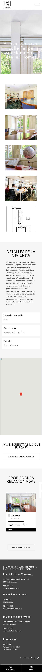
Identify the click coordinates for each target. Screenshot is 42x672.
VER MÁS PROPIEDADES (21, 548)
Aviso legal (7, 644)
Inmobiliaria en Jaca (14, 595)
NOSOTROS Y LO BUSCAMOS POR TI (21, 457)
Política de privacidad (11, 647)
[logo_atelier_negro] (17, 4)
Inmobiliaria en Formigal (17, 617)
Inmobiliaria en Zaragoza (18, 574)
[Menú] (36, 4)
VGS (34, 658)
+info (10, 530)
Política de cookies (10, 650)
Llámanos (10, 669)
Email (31, 669)
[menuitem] (36, 4)
